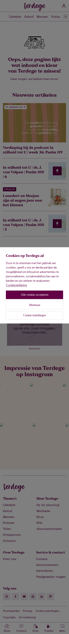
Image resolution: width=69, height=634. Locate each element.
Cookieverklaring (16, 285)
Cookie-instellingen (34, 315)
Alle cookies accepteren (34, 294)
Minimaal (34, 305)
